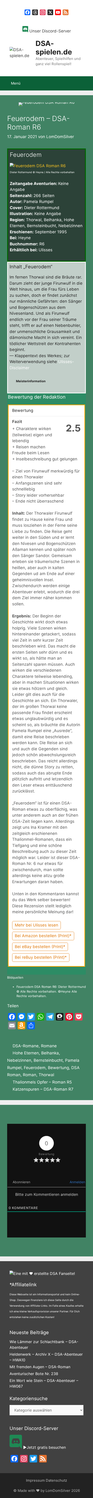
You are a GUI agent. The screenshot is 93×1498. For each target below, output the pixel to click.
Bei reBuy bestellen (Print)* (41, 957)
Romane (49, 1046)
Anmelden (77, 1182)
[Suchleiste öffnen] (86, 83)
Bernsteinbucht (48, 1060)
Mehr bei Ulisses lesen (36, 925)
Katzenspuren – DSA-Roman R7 (43, 1089)
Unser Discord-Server (49, 31)
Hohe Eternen (26, 1053)
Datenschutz (56, 1480)
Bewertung (58, 1067)
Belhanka (50, 1053)
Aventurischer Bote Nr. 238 (34, 1373)
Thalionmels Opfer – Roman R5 (42, 1082)
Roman (29, 1074)
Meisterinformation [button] (31, 381)
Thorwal (46, 1074)
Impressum (35, 1480)
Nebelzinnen (19, 1060)
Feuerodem (35, 1067)
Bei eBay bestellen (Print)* (40, 946)
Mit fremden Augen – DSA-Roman (40, 1366)
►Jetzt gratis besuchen (44, 1447)
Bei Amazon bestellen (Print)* (43, 935)
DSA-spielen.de (54, 47)
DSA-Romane (26, 1046)
